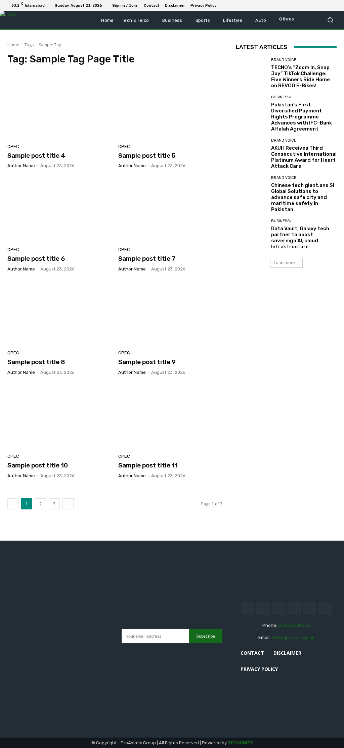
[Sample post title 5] (170, 106)
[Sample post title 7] (170, 209)
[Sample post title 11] (170, 416)
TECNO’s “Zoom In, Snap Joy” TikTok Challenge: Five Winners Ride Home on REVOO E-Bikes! (300, 76)
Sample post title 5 (146, 155)
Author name (21, 165)
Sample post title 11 (148, 465)
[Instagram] (262, 608)
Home (13, 45)
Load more (284, 262)
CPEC (13, 146)
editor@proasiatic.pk (292, 637)
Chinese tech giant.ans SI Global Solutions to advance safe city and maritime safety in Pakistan (302, 197)
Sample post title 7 (146, 258)
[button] (330, 20)
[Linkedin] (310, 5)
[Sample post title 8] (59, 313)
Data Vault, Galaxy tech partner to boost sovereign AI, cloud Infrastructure (300, 238)
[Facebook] (302, 5)
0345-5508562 (294, 625)
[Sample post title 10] (59, 416)
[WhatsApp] (334, 5)
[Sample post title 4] (59, 106)
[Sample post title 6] (59, 209)
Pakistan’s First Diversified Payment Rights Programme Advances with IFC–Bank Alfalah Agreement (301, 117)
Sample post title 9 (147, 362)
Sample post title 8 (36, 362)
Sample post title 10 (37, 465)
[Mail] (318, 5)
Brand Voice (283, 60)
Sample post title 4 (36, 155)
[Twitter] (326, 5)
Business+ (281, 97)
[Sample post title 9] (170, 313)
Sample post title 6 (36, 258)
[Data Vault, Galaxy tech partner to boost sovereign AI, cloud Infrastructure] (251, 234)
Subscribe (205, 636)
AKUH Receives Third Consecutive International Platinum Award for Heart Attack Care (304, 157)
